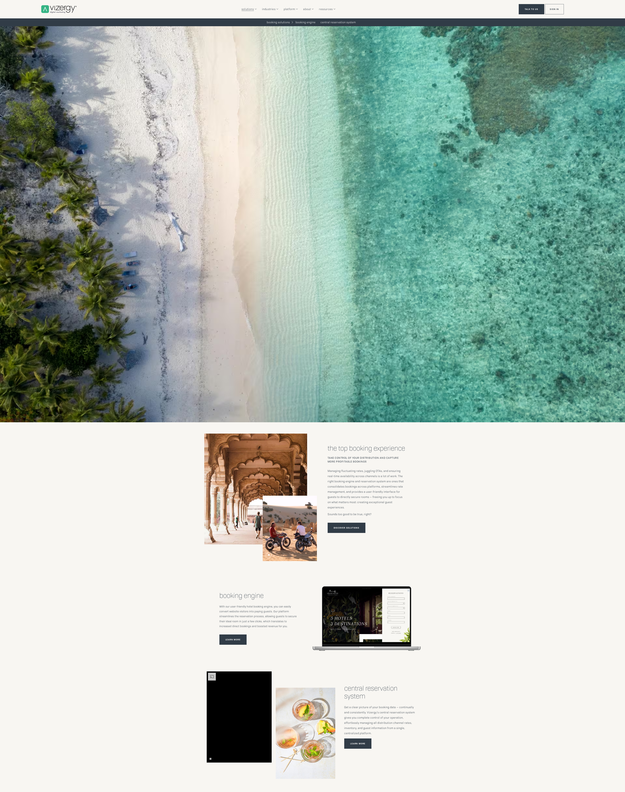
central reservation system (338, 22)
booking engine (306, 22)
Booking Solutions (278, 22)
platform (289, 9)
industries (269, 9)
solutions (248, 9)
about (307, 9)
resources (326, 9)
